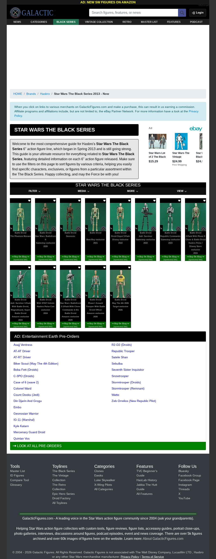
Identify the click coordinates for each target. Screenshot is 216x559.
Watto (115, 394)
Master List (17, 471)
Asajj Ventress (23, 344)
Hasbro (45, 93)
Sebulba (117, 363)
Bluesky (183, 471)
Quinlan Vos (22, 438)
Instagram (185, 484)
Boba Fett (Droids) (26, 369)
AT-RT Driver (22, 357)
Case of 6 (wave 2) (26, 382)
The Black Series (63, 471)
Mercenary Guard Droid (29, 432)
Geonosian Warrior (26, 413)
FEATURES (174, 21)
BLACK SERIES (66, 21)
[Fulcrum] (203, 5)
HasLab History (146, 480)
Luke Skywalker (104, 480)
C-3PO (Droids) (24, 376)
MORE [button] (131, 191)
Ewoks (98, 475)
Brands (31, 93)
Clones (99, 471)
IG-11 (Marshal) (24, 419)
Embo (17, 407)
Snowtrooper (120, 376)
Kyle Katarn (21, 426)
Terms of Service (153, 556)
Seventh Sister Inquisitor (128, 369)
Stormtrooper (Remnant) (128, 388)
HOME (17, 93)
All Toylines (59, 503)
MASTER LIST (149, 21)
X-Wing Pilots (103, 484)
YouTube (184, 498)
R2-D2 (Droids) (122, 344)
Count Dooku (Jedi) (26, 394)
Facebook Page (189, 480)
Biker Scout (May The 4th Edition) (36, 363)
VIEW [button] (180, 191)
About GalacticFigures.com (163, 538)
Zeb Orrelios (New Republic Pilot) (134, 401)
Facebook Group (189, 475)
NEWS (17, 21)
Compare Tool (19, 480)
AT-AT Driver (22, 351)
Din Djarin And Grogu (28, 401)
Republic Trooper (123, 351)
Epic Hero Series (63, 493)
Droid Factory (61, 498)
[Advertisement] (108, 56)
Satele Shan (120, 357)
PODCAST (196, 21)
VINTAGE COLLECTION (99, 21)
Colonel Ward (22, 388)
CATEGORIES (39, 21)
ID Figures (17, 475)
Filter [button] (33, 191)
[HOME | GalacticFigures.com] (32, 12)
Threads (184, 489)
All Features (144, 493)
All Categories (103, 489)
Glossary (16, 484)
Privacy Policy (130, 556)
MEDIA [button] (82, 191)
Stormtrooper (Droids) (126, 382)
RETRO (127, 21)
